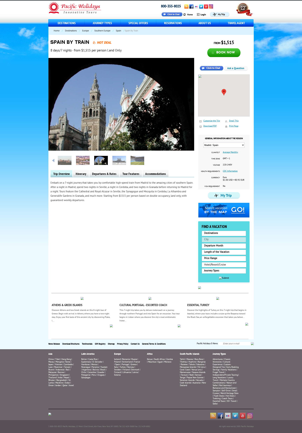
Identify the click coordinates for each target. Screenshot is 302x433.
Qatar (65, 385)
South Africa (159, 359)
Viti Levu (201, 367)
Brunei (51, 370)
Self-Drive (226, 391)
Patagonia (86, 375)
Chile (83, 372)
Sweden (117, 370)
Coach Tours (227, 398)
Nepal (66, 377)
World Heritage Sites (229, 393)
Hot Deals (230, 396)
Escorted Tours (219, 401)
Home (57, 30)
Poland (117, 362)
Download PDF (210, 126)
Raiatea (184, 364)
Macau (51, 362)
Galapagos (85, 377)
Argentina (86, 370)
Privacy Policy (122, 344)
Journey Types (102, 23)
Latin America (87, 354)
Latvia (135, 372)
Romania (126, 359)
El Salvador (97, 362)
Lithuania (127, 372)
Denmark (135, 370)
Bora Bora (199, 359)
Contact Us (135, 344)
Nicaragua (85, 367)
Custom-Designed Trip (222, 366)
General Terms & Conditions (154, 344)
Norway (130, 367)
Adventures (218, 359)
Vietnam (58, 364)
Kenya (149, 359)
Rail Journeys (225, 385)
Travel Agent (236, 23)
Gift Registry (100, 344)
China (51, 359)
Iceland (117, 359)
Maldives (59, 383)
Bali (67, 370)
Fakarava (200, 364)
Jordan (58, 385)
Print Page (233, 126)
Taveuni (184, 375)
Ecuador (101, 372)
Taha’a (192, 364)
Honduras (85, 364)
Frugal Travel (218, 372)
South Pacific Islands (189, 354)
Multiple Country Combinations (224, 381)
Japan (50, 364)
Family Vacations (228, 370)
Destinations (67, 23)
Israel (71, 385)
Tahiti (182, 359)
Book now (226, 52)
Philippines (53, 375)
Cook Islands (185, 383)
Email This (234, 121)
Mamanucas (185, 372)
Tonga (182, 377)
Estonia (117, 375)
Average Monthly (230, 152)
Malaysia (52, 372)
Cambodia (68, 364)
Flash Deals (219, 396)
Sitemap (111, 344)
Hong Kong (66, 359)
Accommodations (155, 174)
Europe (85, 30)
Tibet (57, 359)
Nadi (191, 375)
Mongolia (60, 362)
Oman (51, 385)
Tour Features (130, 174)
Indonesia (60, 370)
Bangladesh (61, 380)
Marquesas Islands (188, 367)
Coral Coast (185, 370)
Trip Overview (61, 174)
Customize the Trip (211, 121)
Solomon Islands (187, 380)
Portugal (125, 364)
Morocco (167, 362)
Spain (118, 30)
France (137, 362)
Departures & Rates (104, 174)
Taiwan (67, 367)
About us (205, 23)
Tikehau (183, 362)
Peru (94, 375)
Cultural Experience (221, 363)
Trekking (216, 398)
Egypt (160, 362)
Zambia (169, 359)
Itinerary (81, 174)
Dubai (67, 383)
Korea (67, 362)
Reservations (173, 23)
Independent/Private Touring (225, 375)
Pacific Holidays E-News (207, 343)
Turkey (123, 367)
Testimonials (87, 344)
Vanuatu (199, 380)
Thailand (52, 377)
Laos (50, 367)
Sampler (216, 391)
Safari (215, 404)
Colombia (92, 372)
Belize (84, 359)
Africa (149, 354)
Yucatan (103, 367)
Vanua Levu (197, 370)
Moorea (189, 359)
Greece (134, 364)
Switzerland (127, 362)
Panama (95, 367)
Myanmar (58, 367)
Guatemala (86, 362)
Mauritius (152, 362)
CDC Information (230, 171)
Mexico (94, 364)
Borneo (61, 372)
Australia (196, 383)
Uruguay (101, 375)
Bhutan (51, 380)
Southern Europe (102, 30)
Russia (134, 359)
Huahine (192, 362)
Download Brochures (71, 344)
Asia (50, 354)
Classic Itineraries (221, 360)
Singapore (64, 375)
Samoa (198, 375)
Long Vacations (219, 377)
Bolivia (96, 370)
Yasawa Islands (198, 372)
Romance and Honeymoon (224, 388)
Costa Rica (92, 359)
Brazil (102, 370)
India (60, 377)
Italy (116, 367)
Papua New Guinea (195, 377)
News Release (54, 344)
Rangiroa (202, 362)
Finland (126, 370)
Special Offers (138, 23)
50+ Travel (231, 401)
